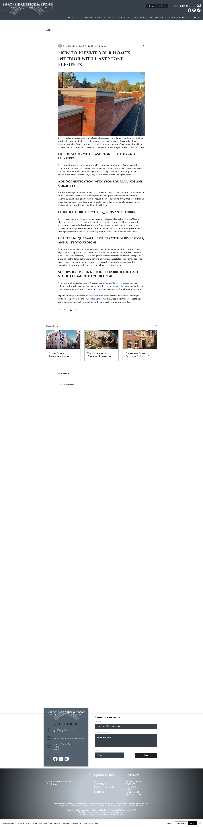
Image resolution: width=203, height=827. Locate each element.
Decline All (181, 823)
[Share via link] (76, 310)
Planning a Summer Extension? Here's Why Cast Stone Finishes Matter (138, 355)
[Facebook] (189, 10)
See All (154, 326)
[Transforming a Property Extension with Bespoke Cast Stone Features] (102, 339)
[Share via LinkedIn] (71, 310)
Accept (192, 823)
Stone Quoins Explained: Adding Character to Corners (62, 355)
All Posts (50, 29)
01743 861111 (182, 5)
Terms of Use (72, 810)
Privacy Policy (93, 823)
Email (98, 722)
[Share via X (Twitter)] (65, 310)
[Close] (200, 823)
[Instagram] (199, 10)
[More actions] (143, 46)
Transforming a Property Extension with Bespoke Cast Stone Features (99, 355)
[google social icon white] (194, 10)
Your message (102, 732)
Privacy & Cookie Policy (87, 810)
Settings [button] (170, 823)
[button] (157, 6)
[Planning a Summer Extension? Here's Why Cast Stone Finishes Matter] (140, 339)
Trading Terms (103, 810)
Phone (99, 750)
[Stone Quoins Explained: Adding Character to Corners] (63, 339)
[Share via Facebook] (59, 310)
